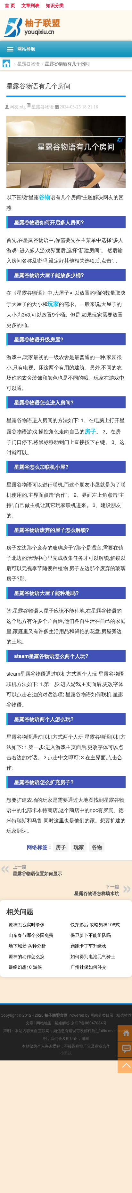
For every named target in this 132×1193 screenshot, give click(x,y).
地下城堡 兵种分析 (27, 945)
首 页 (10, 5)
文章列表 (30, 5)
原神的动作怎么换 (27, 956)
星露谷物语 (28, 63)
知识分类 (55, 5)
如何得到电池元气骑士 (92, 956)
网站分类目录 (101, 1015)
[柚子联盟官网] (66, 25)
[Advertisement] (66, 1126)
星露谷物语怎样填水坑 (96, 893)
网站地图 (44, 1022)
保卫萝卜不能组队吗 (90, 935)
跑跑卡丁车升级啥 (88, 945)
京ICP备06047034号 (89, 1022)
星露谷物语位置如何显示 (37, 873)
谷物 (44, 197)
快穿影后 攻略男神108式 (95, 924)
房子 (90, 431)
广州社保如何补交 (88, 967)
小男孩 (66, 1052)
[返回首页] (125, 1032)
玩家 (53, 304)
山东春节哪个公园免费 (31, 935)
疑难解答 (62, 1022)
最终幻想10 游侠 (25, 967)
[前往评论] (125, 1048)
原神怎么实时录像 (27, 924)
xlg (23, 107)
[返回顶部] (125, 1065)
